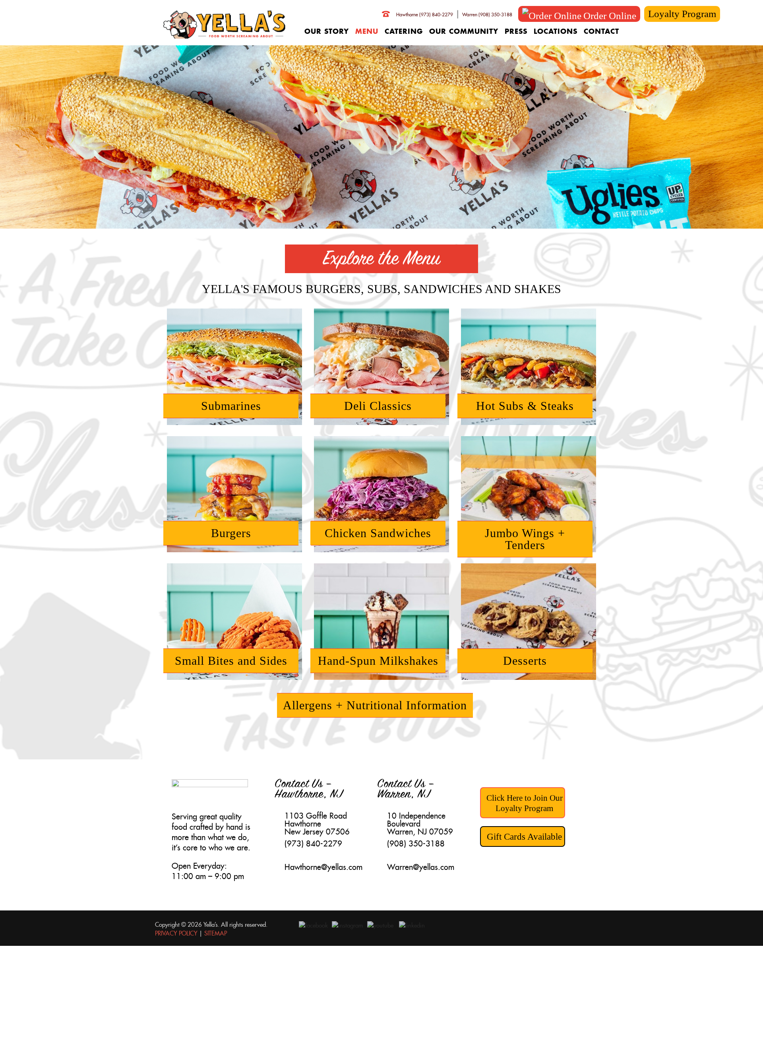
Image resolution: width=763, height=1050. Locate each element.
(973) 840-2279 (313, 843)
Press (516, 31)
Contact (601, 31)
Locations (555, 31)
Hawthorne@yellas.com (323, 867)
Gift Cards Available (524, 837)
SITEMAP (215, 933)
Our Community (463, 31)
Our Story (326, 31)
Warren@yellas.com (420, 867)
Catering (404, 31)
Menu (366, 31)
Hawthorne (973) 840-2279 (424, 14)
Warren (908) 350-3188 (487, 14)
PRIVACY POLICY (176, 933)
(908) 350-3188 (416, 843)
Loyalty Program (682, 13)
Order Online (609, 15)
